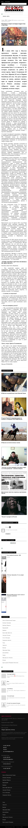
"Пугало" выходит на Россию (9, 516)
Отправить (8, 533)
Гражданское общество (7, 640)
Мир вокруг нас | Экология (7, 657)
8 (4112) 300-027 (6, 757)
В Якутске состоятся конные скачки (10, 442)
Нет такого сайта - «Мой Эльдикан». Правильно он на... (16, 690)
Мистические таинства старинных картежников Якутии (13, 493)
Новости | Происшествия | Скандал (9, 620)
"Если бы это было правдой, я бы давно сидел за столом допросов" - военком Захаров (13, 468)
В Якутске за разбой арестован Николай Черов (13, 393)
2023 (6, 20)
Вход (2, 1)
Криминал (4, 630)
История (4, 660)
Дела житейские (5, 652)
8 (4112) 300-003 (6, 745)
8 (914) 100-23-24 (7, 763)
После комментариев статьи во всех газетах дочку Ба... (16, 697)
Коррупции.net (5, 627)
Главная (2, 20)
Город (4, 642)
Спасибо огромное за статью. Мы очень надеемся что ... (16, 705)
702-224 (5, 749)
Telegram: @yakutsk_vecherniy (8, 729)
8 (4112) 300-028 (6, 768)
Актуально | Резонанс (6, 635)
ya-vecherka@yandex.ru (8, 751)
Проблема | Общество (7, 625)
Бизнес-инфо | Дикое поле (7, 632)
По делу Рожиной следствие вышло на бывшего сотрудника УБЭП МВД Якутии (11, 418)
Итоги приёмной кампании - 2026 (14, 555)
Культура (4, 647)
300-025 (5, 747)
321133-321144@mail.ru (8, 759)
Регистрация (7, 1)
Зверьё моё (5, 645)
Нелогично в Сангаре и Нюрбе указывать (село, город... (15, 683)
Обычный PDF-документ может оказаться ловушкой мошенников (16, 595)
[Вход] (10, 527)
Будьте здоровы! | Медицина (8, 822)
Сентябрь (9, 20)
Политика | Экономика (7, 622)
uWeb (22, 826)
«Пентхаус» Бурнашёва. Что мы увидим (15, 574)
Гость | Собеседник (6, 637)
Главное (4, 655)
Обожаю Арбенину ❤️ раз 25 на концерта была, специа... (15, 676)
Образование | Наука (6, 650)
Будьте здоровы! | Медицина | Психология (10, 662)
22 (12, 20)
